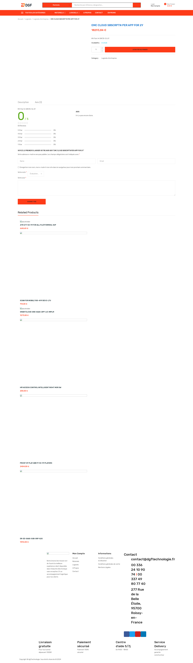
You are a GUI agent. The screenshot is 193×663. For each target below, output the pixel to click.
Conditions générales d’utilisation (105, 559)
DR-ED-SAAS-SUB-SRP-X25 (31, 539)
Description (23, 102)
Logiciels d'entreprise (41, 19)
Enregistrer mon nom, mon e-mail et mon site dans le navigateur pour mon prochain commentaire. (55, 167)
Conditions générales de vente (109, 564)
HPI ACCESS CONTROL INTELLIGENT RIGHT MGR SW (40, 387)
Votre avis (22, 178)
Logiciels (73, 13)
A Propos (87, 13)
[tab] (23, 103)
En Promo (112, 13)
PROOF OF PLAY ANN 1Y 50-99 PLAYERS (36, 463)
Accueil (20, 19)
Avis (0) (38, 102)
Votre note (22, 172)
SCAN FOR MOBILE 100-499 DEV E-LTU (35, 301)
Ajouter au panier (140, 49)
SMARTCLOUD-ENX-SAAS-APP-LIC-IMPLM (37, 312)
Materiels (59, 13)
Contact (99, 13)
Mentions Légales (104, 567)
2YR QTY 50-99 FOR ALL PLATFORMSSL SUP (38, 225)
